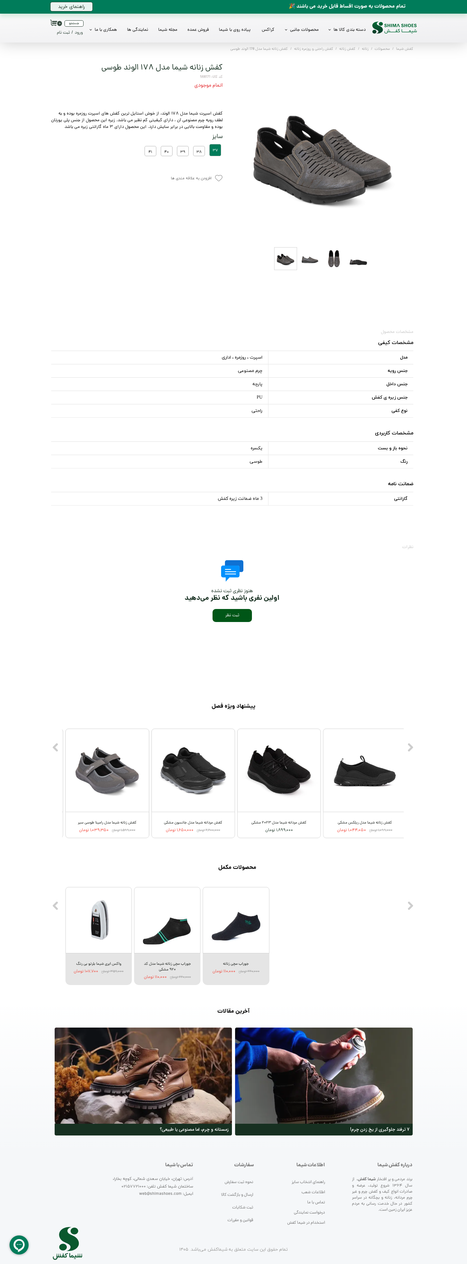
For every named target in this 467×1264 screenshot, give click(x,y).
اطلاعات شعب (313, 1192)
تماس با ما (316, 1203)
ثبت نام (63, 33)
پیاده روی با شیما (235, 30)
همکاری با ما (106, 30)
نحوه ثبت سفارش (239, 1182)
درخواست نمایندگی (309, 1213)
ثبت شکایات (242, 1208)
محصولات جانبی (304, 30)
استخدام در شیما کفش (306, 1223)
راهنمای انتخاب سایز (308, 1182)
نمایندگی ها (137, 30)
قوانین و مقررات (240, 1220)
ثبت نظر (232, 615)
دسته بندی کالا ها (350, 30)
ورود (79, 33)
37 (215, 151)
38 (199, 152)
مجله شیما (167, 30)
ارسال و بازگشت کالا (237, 1195)
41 (150, 152)
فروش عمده (198, 30)
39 (182, 152)
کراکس (268, 30)
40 (166, 152)
